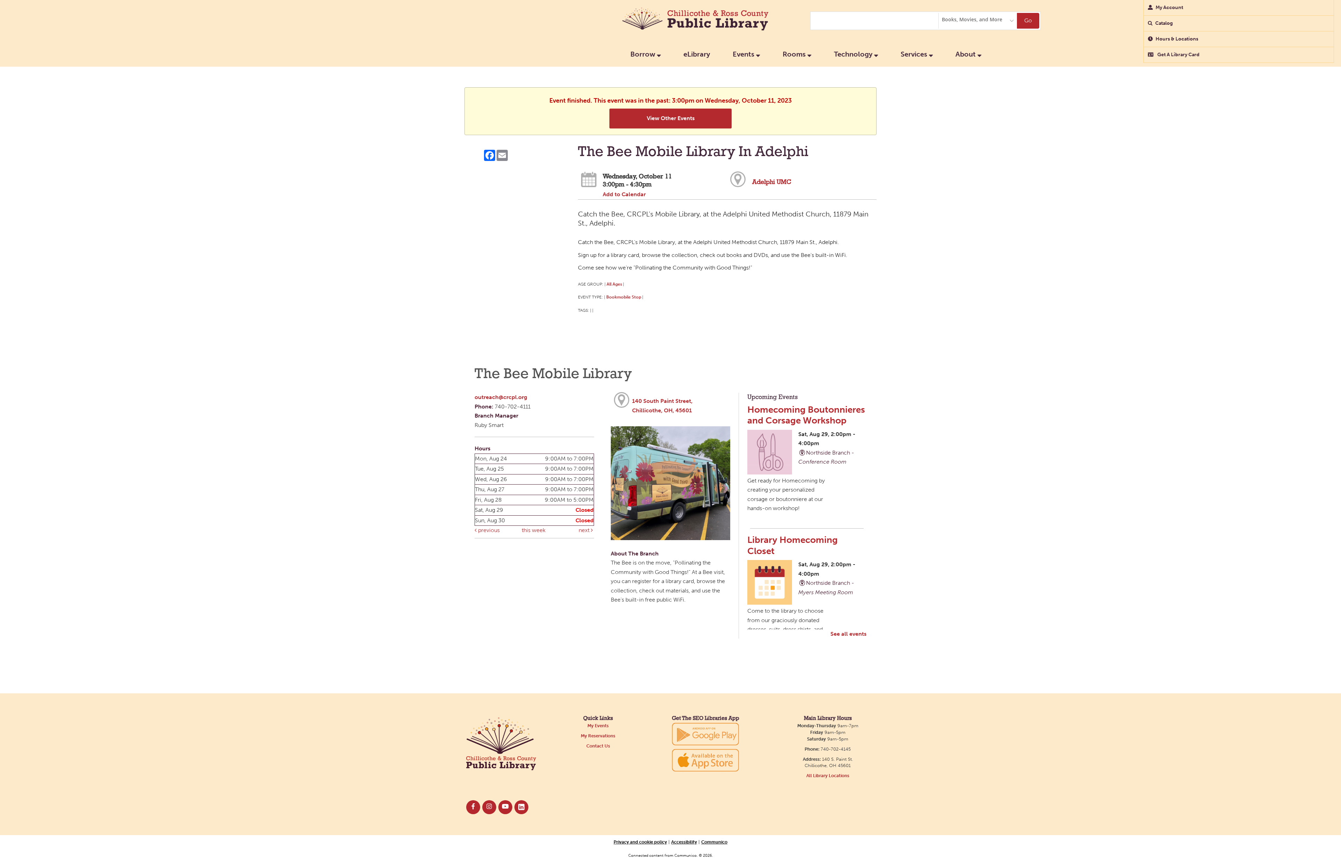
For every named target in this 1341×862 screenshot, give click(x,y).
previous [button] (488, 530)
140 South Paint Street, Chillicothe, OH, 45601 (662, 406)
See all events (848, 634)
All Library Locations (827, 775)
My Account (1169, 7)
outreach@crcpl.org (501, 397)
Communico (714, 842)
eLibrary (696, 54)
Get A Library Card (1178, 55)
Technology (854, 54)
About (966, 54)
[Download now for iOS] (705, 760)
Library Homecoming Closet (792, 545)
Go (1028, 20)
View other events (671, 118)
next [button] (585, 530)
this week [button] (533, 530)
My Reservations (598, 735)
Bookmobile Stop (623, 297)
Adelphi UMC (771, 182)
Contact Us (598, 746)
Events (744, 54)
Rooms (795, 54)
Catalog (1164, 23)
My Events (598, 725)
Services (915, 54)
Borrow (643, 54)
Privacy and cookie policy (640, 842)
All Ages (614, 284)
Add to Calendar (624, 194)
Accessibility (684, 842)
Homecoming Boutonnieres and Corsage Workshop (806, 415)
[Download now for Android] (705, 733)
